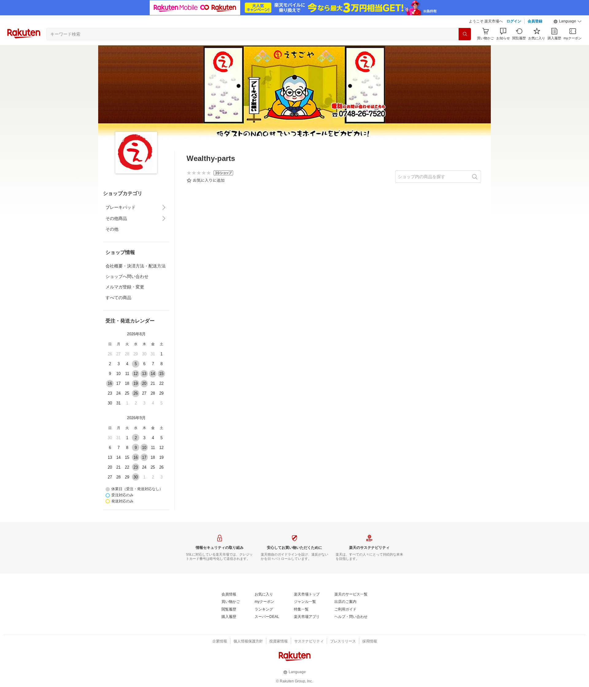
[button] (567, 21)
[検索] (465, 34)
